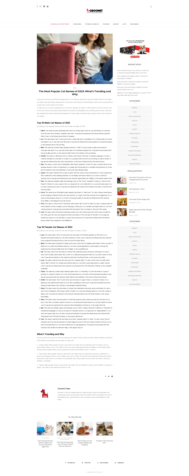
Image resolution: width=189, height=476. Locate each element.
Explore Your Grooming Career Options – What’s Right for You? (132, 88)
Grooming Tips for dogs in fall (139, 199)
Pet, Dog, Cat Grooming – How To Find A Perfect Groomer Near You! (65, 444)
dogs (65, 438)
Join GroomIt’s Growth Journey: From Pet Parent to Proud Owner (132, 83)
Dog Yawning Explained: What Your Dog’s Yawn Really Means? (132, 77)
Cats (124, 24)
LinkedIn (121, 463)
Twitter (87, 463)
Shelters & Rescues (134, 155)
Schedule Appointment (60, 24)
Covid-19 (134, 120)
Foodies (106, 24)
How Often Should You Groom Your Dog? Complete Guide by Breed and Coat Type (133, 72)
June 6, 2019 (132, 183)
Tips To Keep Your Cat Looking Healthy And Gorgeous (85, 443)
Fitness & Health (92, 24)
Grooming (77, 24)
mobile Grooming (65, 439)
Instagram (104, 463)
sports (134, 159)
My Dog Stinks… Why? (137, 189)
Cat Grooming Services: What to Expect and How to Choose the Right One (45, 444)
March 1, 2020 (133, 215)
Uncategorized (134, 163)
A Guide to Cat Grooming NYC (104, 442)
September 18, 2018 (134, 203)
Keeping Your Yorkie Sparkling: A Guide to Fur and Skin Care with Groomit (134, 94)
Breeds (59, 438)
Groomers (134, 24)
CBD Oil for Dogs (135, 116)
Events (116, 24)
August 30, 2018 (134, 192)
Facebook (71, 463)
